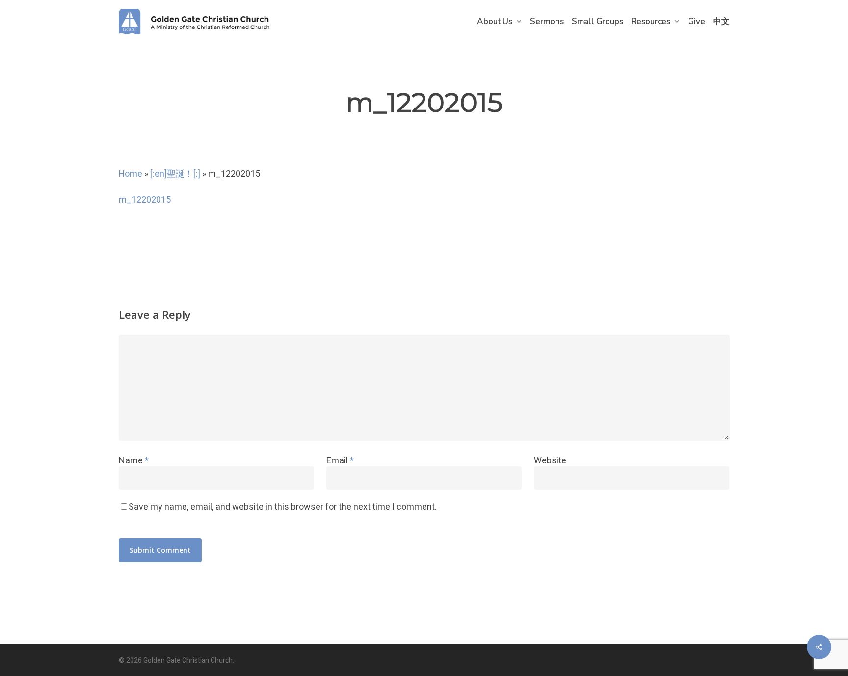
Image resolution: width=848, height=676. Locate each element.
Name (134, 460)
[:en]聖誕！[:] (175, 174)
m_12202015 (145, 200)
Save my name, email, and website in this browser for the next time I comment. (283, 507)
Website (550, 460)
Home (130, 174)
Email (340, 460)
